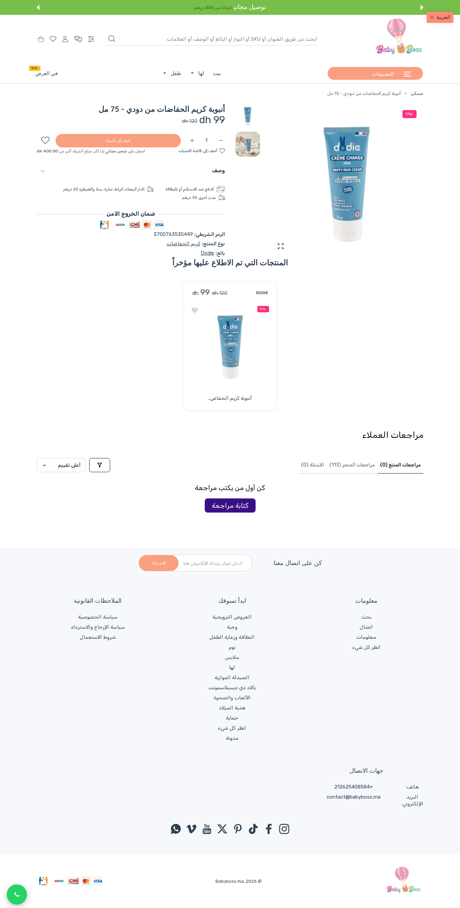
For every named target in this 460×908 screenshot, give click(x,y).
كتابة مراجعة (230, 505)
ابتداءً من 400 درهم (213, 7)
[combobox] (211, 39)
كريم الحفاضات (183, 244)
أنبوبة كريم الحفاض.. (230, 398)
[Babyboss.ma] (399, 39)
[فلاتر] (99, 465)
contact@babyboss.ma (354, 797)
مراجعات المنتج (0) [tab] (400, 465)
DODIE (262, 292)
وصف (218, 171)
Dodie (207, 253)
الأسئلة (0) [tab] (312, 465)
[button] (422, 7)
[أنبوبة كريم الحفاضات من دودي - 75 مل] (230, 345)
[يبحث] (112, 38)
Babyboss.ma (230, 881)
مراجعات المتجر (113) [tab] (352, 465)
